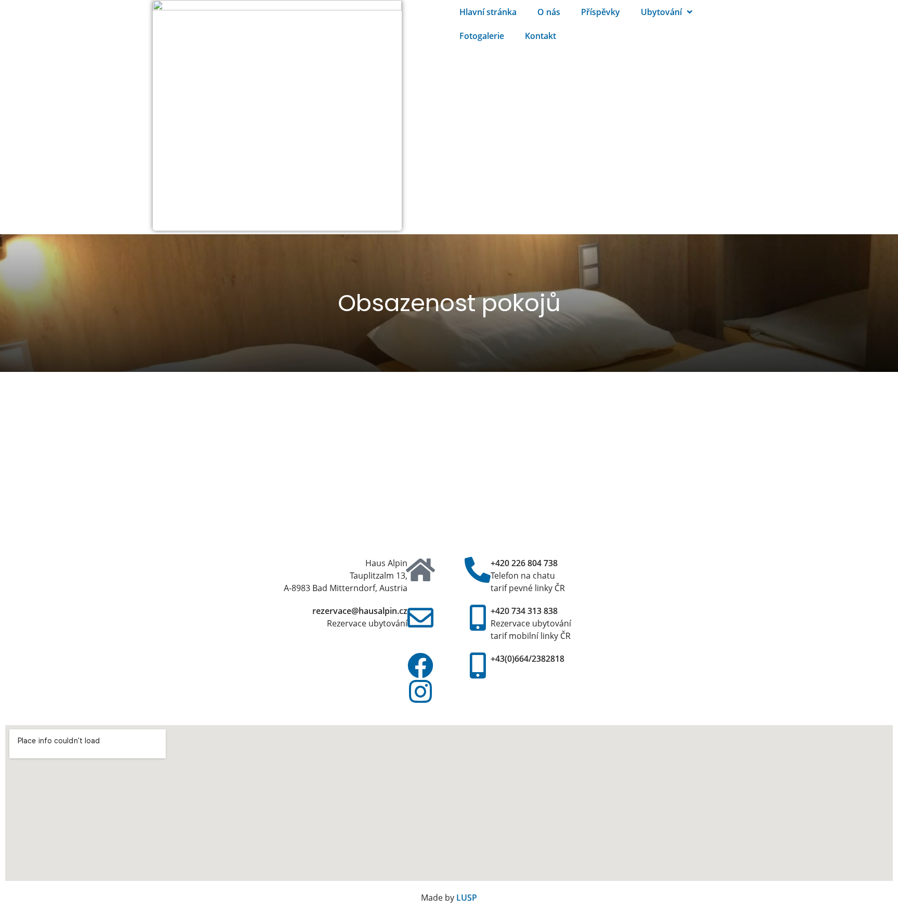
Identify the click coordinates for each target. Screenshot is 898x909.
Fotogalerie (481, 36)
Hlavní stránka (488, 12)
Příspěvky (600, 12)
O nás (548, 12)
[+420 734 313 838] (478, 618)
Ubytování (661, 12)
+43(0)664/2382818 (527, 658)
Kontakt (540, 36)
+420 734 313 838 (524, 611)
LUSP (466, 897)
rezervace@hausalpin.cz (359, 611)
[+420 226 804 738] (478, 570)
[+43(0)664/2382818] (478, 665)
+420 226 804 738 (524, 563)
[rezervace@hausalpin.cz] (420, 618)
